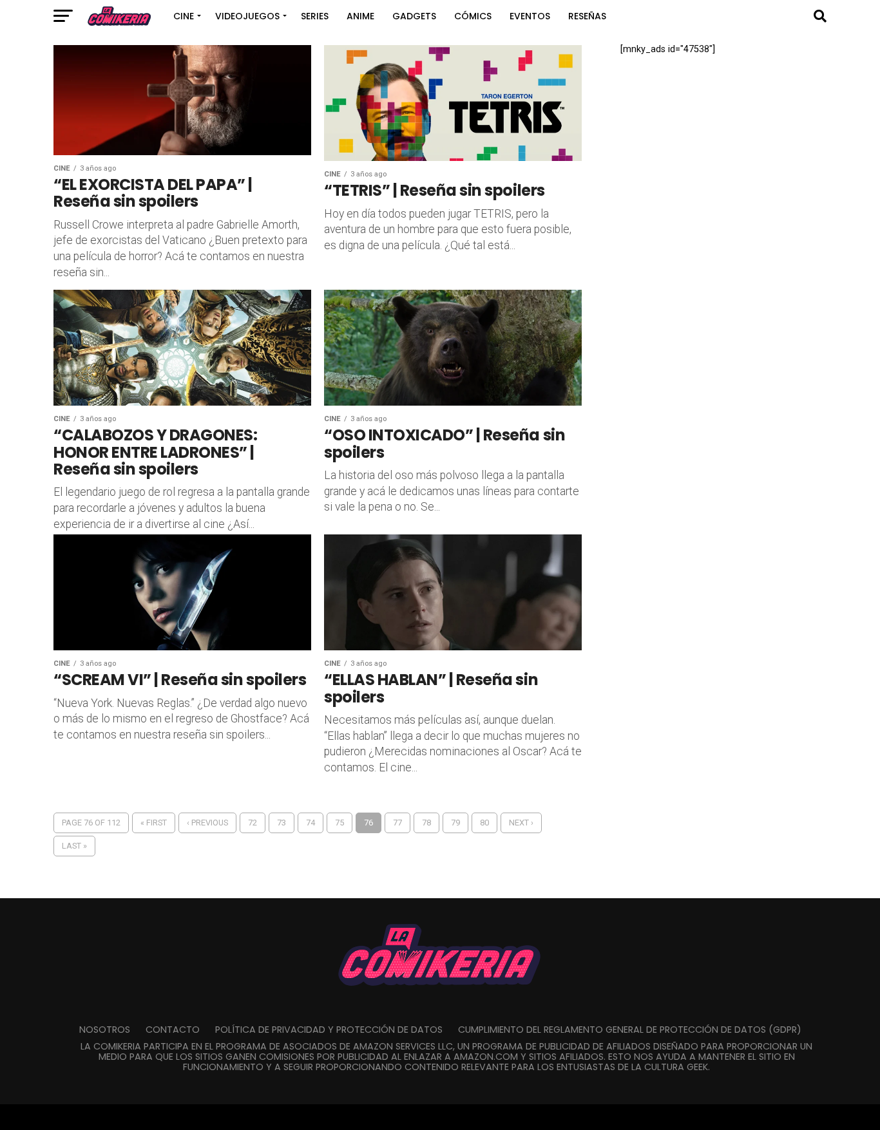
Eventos (530, 16)
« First (153, 822)
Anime (360, 16)
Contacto (173, 1029)
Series (315, 16)
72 (252, 822)
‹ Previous (207, 822)
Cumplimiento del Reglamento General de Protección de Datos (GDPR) (629, 1029)
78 (426, 822)
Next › (521, 822)
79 (455, 822)
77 (397, 822)
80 (484, 822)
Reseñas (587, 16)
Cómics (473, 16)
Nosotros (104, 1029)
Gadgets (414, 16)
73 (281, 822)
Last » (74, 846)
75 (339, 822)
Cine (183, 16)
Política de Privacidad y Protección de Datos (329, 1029)
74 (310, 822)
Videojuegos (247, 16)
